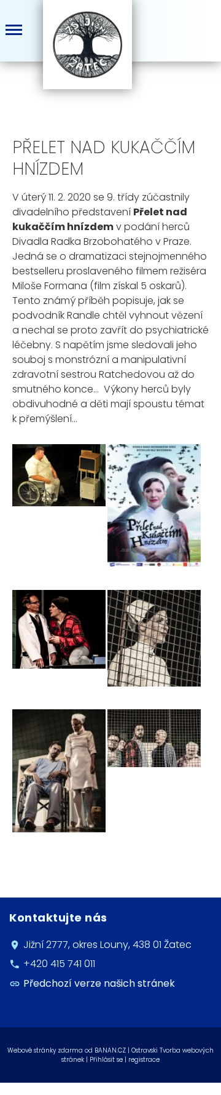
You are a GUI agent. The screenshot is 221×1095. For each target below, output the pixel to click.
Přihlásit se (106, 1059)
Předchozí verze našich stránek (99, 983)
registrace (144, 1059)
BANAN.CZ (110, 1050)
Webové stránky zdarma (45, 1050)
